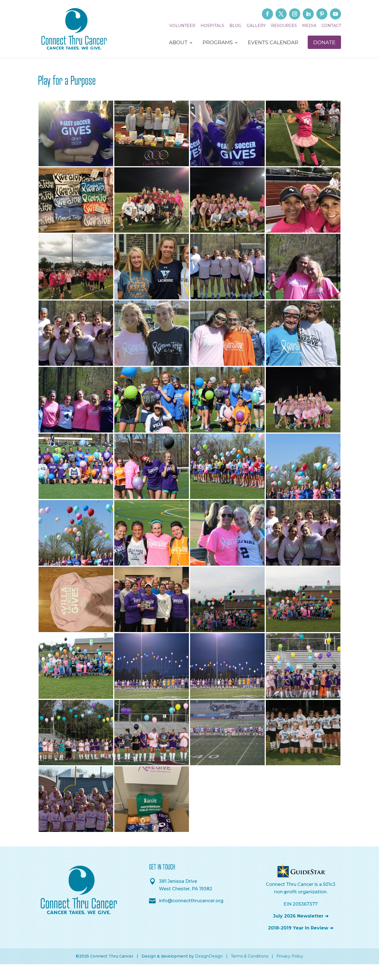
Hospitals (212, 26)
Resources (284, 26)
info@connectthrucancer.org (191, 900)
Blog (235, 26)
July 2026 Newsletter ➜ (301, 916)
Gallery (256, 26)
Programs (218, 43)
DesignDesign (209, 956)
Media (309, 26)
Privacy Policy (289, 956)
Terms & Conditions (249, 956)
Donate (324, 42)
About (178, 43)
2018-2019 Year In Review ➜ (300, 928)
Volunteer (182, 26)
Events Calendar (273, 43)
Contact (331, 26)
